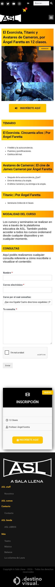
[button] (51, 17)
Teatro (7, 541)
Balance (8, 552)
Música (8, 546)
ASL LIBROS (10, 527)
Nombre (8, 272)
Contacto (8, 513)
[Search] (51, 3)
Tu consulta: (10, 309)
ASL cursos (7, 500)
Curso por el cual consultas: (17, 297)
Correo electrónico (13, 284)
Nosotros (9, 493)
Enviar (7, 365)
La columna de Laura (14, 557)
